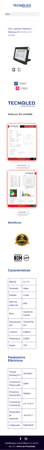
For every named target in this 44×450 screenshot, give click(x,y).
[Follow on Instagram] (17, 88)
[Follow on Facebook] (16, 83)
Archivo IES (22, 212)
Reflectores (26, 29)
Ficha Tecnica (22, 165)
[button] (29, 48)
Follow (22, 83)
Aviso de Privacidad (26, 446)
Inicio (10, 29)
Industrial (17, 29)
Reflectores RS (14, 32)
